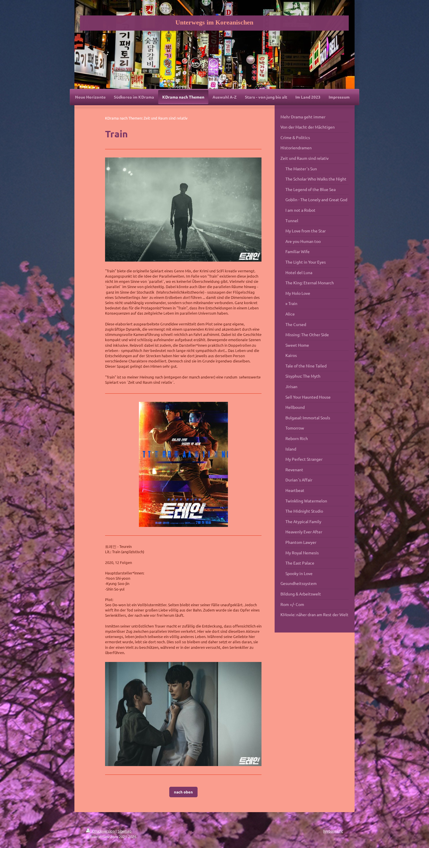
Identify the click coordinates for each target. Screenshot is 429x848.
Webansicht (333, 830)
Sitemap (125, 830)
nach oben (183, 791)
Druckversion (103, 830)
